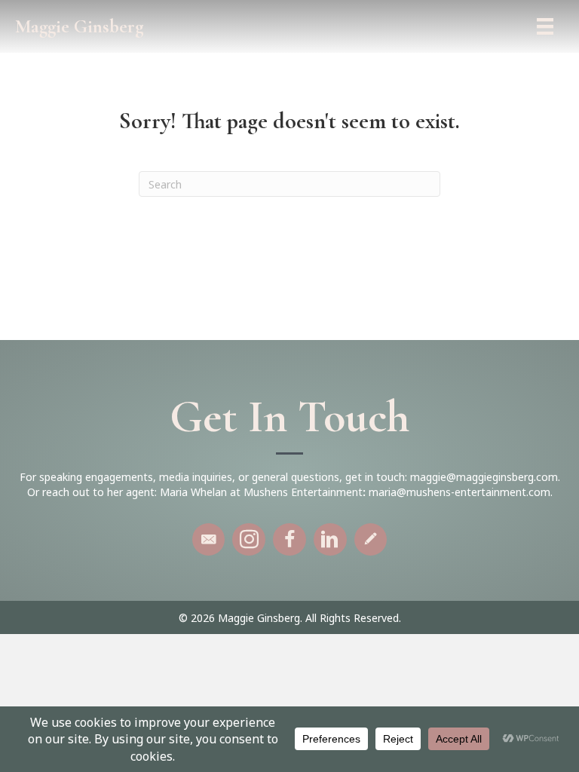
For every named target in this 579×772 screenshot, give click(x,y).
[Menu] (545, 26)
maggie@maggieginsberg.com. (485, 477)
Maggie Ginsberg (79, 26)
